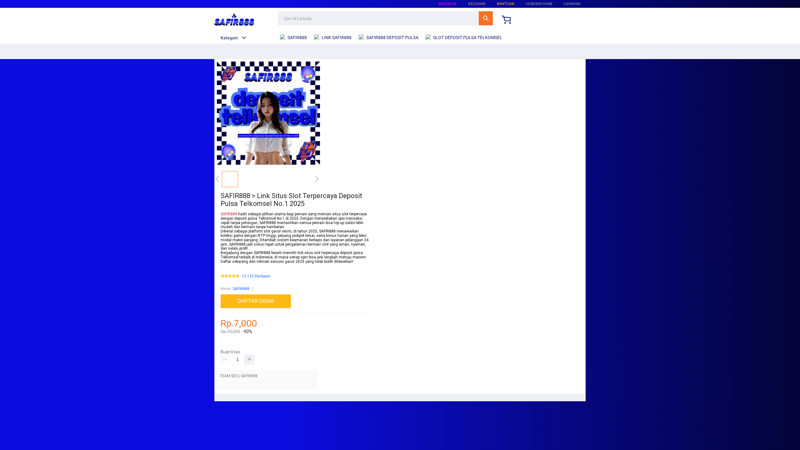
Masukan (447, 4)
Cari (486, 18)
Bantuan (505, 4)
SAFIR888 (229, 214)
